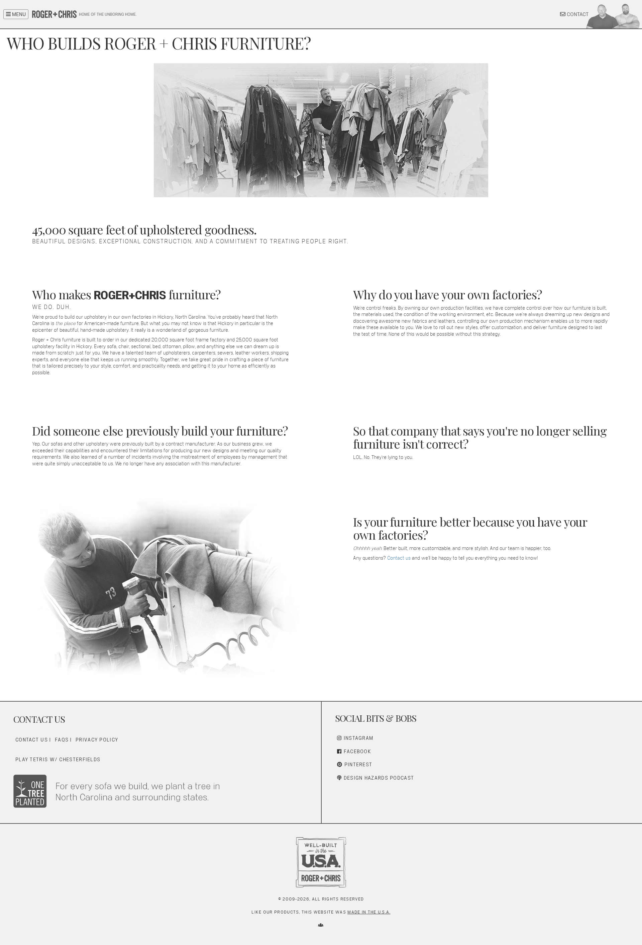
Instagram (357, 738)
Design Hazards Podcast (378, 778)
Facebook (356, 751)
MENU (18, 14)
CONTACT (576, 14)
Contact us (399, 558)
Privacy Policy (97, 739)
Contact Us (31, 739)
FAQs (62, 739)
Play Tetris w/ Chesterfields (57, 759)
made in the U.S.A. (368, 912)
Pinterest (357, 764)
